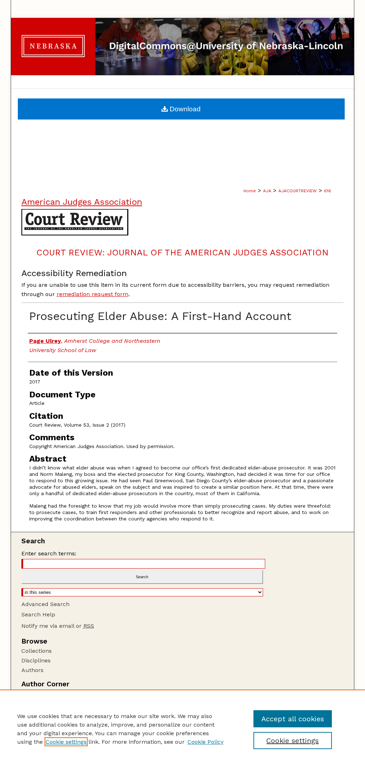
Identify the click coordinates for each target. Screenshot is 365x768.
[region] (182, 729)
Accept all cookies (292, 718)
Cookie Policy (205, 741)
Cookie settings (66, 741)
